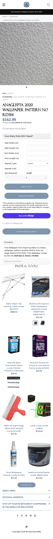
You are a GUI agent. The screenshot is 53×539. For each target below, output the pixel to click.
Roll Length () (12, 158)
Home (4, 16)
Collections (13, 16)
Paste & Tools (26, 266)
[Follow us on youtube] (30, 515)
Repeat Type (11, 163)
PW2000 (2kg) (13, 382)
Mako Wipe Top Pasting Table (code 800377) (14, 306)
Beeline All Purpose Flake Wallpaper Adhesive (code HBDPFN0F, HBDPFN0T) (39, 309)
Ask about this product (16, 129)
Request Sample (26, 196)
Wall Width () (11, 143)
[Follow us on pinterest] (26, 515)
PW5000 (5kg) (13, 387)
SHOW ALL (26, 485)
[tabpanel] (26, 53)
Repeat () (10, 169)
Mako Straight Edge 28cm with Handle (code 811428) (14, 428)
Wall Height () (11, 148)
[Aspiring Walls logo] (26, 4)
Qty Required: (11, 173)
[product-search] (49, 4)
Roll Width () (11, 153)
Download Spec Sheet (26, 231)
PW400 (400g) (13, 378)
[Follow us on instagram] (21, 515)
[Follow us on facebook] (17, 515)
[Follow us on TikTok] (35, 515)
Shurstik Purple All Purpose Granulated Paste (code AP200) (39, 365)
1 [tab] (26, 87)
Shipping (6, 122)
